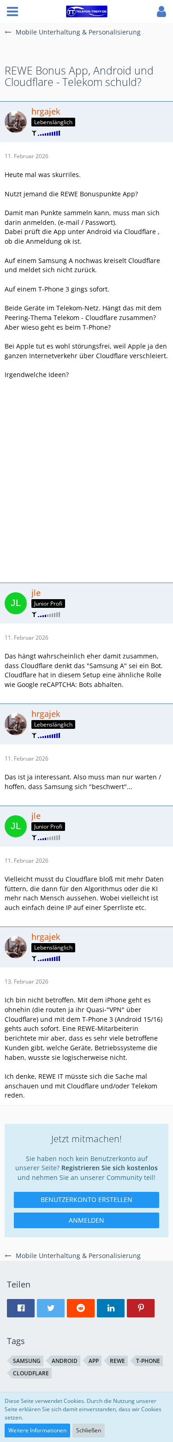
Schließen (88, 1430)
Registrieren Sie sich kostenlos (109, 1167)
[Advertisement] (86, 480)
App (94, 1361)
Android (65, 1361)
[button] (12, 11)
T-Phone (148, 1361)
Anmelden (86, 1220)
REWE (117, 1361)
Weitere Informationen (37, 1430)
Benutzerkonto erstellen (86, 1199)
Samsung (27, 1361)
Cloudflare (31, 1373)
